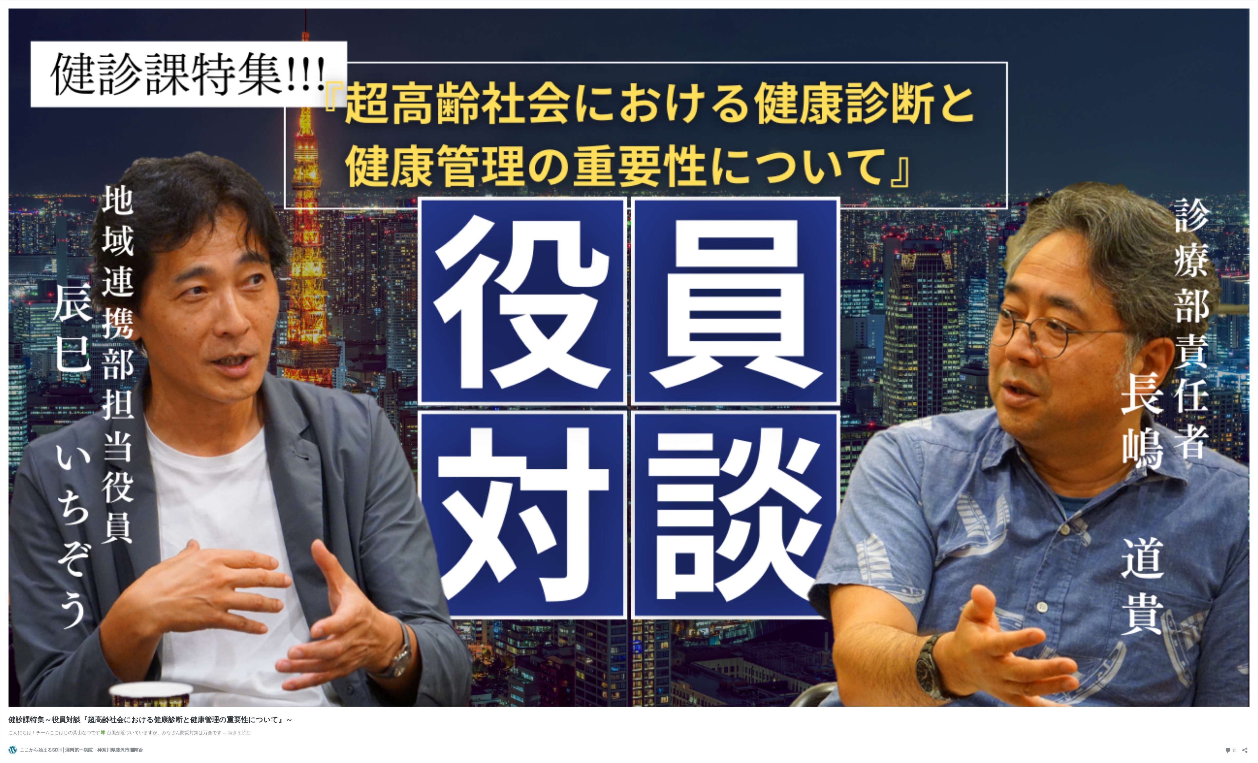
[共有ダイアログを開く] (1244, 748)
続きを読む (239, 732)
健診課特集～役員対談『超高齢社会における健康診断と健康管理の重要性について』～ (151, 719)
